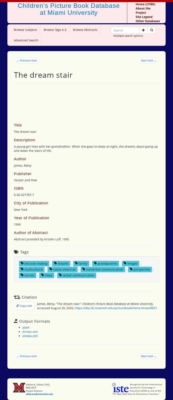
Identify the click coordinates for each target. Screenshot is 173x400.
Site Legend (144, 17)
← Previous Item (26, 60)
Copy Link (25, 306)
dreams (63, 263)
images (132, 263)
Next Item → (149, 60)
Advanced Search (26, 40)
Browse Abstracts (85, 30)
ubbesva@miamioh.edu (39, 394)
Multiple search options (128, 36)
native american (64, 269)
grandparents (107, 263)
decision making (35, 263)
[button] (143, 30)
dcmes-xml (30, 332)
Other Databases (148, 21)
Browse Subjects (25, 30)
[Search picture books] (151, 30)
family (83, 263)
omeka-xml (30, 336)
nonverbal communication (104, 269)
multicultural (33, 269)
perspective (142, 269)
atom (26, 327)
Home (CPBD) (145, 4)
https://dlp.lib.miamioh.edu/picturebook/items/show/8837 (116, 308)
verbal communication (78, 275)
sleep (49, 275)
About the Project (143, 10)
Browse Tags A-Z (55, 30)
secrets (29, 275)
